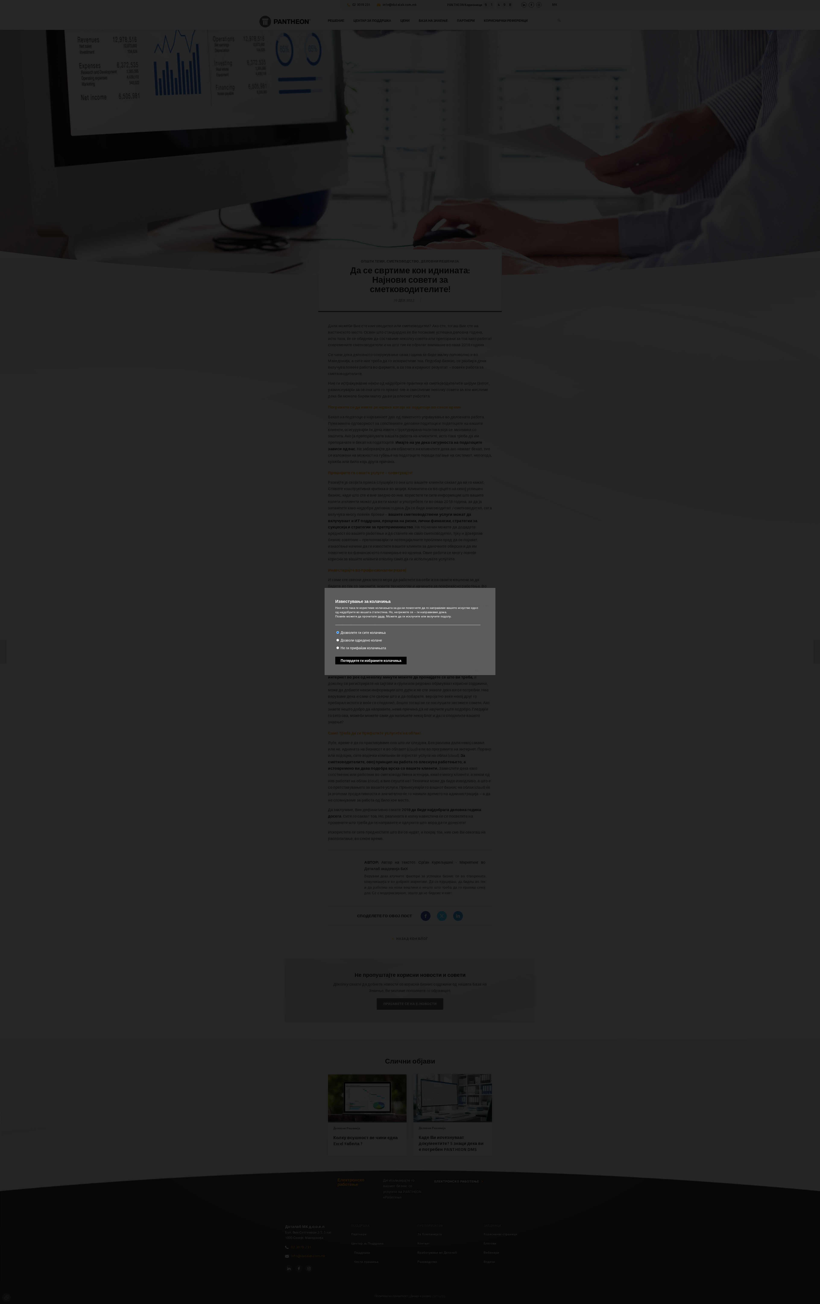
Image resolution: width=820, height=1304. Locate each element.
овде (381, 616)
